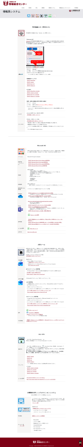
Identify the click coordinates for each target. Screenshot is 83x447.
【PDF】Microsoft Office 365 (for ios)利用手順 (37, 165)
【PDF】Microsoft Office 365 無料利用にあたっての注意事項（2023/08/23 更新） (45, 222)
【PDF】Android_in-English (32, 92)
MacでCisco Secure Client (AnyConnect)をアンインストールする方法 (41, 379)
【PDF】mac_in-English (31, 371)
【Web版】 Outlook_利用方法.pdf (33, 272)
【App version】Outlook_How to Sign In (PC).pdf (37, 292)
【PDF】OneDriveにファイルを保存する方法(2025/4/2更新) (40, 193)
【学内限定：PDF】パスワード (33, 114)
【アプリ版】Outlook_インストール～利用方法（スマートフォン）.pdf (42, 303)
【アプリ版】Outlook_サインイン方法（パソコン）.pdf (39, 290)
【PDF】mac (29, 360)
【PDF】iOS (29, 358)
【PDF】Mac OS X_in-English (33, 94)
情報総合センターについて (64, 7)
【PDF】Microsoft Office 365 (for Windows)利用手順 (39, 160)
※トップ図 (22, 425)
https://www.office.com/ (32, 232)
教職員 (43, 7)
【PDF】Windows (30, 361)
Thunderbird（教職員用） (34, 312)
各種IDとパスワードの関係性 (38, 415)
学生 (36, 7)
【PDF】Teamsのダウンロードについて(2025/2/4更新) (39, 205)
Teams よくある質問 (34, 215)
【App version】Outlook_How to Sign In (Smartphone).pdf (38, 305)
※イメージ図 (35, 402)
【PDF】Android (30, 82)
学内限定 (76, 7)
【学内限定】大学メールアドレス (33, 256)
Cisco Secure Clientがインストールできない (36, 377)
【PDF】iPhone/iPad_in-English (33, 91)
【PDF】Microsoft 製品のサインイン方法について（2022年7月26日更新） (43, 224)
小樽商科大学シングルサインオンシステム (36, 262)
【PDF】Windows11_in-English (33, 96)
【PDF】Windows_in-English (33, 373)
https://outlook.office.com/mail (33, 265)
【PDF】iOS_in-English (31, 369)
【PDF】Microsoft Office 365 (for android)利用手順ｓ (39, 164)
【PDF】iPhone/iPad (31, 80)
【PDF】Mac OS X (31, 83)
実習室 (30, 7)
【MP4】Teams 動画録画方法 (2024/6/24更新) (37, 206)
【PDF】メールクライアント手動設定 (34, 314)
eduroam (28, 41)
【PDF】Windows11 (31, 85)
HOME (23, 7)
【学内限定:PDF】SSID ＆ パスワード (35, 121)
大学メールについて (33, 310)
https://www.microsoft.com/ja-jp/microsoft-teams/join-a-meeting (40, 201)
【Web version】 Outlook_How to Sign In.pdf (35, 274)
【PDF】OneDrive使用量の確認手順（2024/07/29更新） (40, 195)
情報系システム (52, 7)
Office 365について (34, 228)
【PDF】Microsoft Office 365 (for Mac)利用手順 (38, 162)
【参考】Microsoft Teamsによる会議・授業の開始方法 (39, 210)
